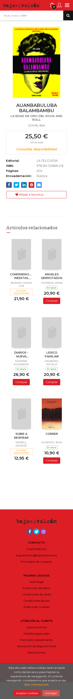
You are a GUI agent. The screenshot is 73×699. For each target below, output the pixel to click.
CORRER (52, 434)
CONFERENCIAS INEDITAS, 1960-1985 (21, 276)
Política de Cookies (36, 607)
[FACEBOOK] (30, 532)
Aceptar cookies (27, 693)
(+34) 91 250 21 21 (36, 549)
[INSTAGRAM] (43, 532)
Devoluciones (36, 652)
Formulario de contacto (36, 561)
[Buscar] (68, 15)
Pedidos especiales (36, 633)
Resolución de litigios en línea (36, 646)
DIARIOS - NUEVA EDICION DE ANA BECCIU (21, 355)
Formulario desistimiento (36, 639)
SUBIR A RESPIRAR (21, 435)
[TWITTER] (36, 532)
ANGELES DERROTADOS (51, 276)
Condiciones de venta (36, 594)
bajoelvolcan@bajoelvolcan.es (36, 555)
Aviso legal (37, 581)
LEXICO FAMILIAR (52, 354)
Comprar (52, 300)
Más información (36, 684)
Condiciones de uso (37, 600)
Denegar (51, 693)
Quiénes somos (36, 627)
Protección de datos (36, 588)
